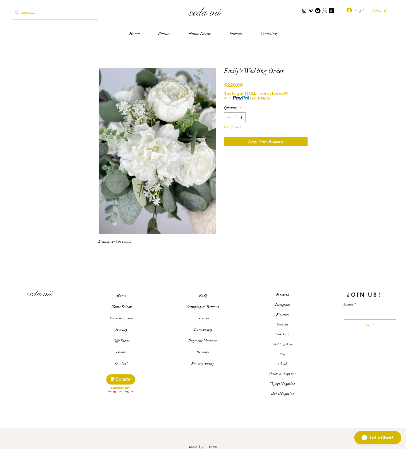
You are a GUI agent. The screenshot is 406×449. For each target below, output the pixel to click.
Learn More (260, 98)
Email (348, 304)
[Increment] (241, 117)
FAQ (203, 295)
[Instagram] (304, 10)
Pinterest (283, 315)
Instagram (282, 305)
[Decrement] (228, 117)
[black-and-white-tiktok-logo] (331, 10)
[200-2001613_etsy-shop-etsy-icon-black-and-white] (324, 10)
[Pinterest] (311, 10)
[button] (380, 10)
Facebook (282, 295)
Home (121, 295)
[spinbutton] (234, 117)
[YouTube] (317, 10)
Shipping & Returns (203, 307)
